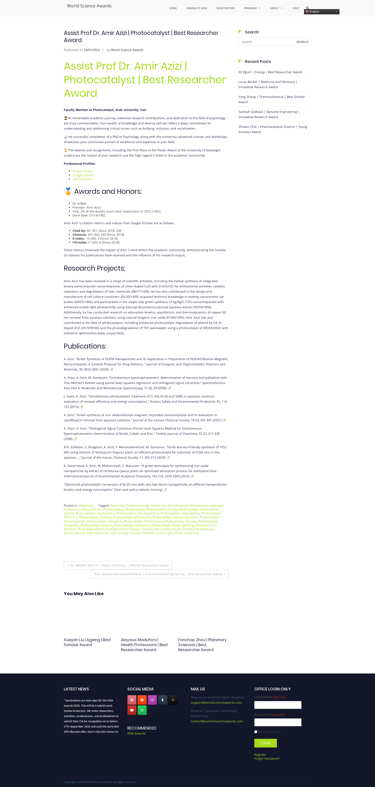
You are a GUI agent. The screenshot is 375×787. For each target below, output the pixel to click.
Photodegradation (91, 529)
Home (173, 8)
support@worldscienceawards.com (216, 702)
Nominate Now (196, 8)
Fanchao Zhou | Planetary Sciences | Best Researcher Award (145, 645)
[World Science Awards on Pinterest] (132, 700)
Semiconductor (165, 529)
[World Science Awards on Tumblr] (162, 700)
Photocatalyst (135, 509)
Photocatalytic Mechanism (132, 517)
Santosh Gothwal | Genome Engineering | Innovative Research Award (269, 114)
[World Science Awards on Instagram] (152, 700)
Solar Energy (119, 533)
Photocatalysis (113, 509)
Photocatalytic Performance (143, 521)
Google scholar (83, 175)
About (274, 8)
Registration (226, 8)
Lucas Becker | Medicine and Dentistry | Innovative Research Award (268, 84)
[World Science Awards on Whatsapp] (142, 710)
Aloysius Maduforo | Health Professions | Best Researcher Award (87, 645)
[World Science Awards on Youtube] (132, 710)
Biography (86, 505)
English (314, 11)
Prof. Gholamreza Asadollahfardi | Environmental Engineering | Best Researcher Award (158, 574)
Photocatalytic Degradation (180, 513)
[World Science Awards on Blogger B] (142, 700)
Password (269, 714)
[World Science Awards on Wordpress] (173, 700)
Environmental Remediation (188, 505)
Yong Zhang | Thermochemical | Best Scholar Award (271, 99)
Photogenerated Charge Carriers (129, 529)
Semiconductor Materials (196, 529)
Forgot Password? (267, 758)
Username (270, 697)
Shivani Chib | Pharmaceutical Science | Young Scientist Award (272, 129)
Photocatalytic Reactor (96, 525)
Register (260, 754)
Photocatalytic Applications (95, 513)
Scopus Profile (82, 171)
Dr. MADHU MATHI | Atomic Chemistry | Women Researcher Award (120, 565)
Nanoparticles (91, 509)
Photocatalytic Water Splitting (172, 525)
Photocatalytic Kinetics (95, 517)
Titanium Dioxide (141, 533)
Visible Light (164, 533)
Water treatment (187, 533)
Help (296, 8)
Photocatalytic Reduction (132, 525)
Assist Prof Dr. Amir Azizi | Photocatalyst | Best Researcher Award (145, 79)
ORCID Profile (82, 179)
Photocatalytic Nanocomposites (175, 517)
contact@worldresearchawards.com (217, 721)
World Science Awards (89, 6)
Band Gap (117, 505)
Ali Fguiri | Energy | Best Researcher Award (270, 72)
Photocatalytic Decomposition (137, 513)
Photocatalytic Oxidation (104, 521)
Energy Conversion (152, 505)
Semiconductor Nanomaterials (86, 533)
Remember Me (269, 732)
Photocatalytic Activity (162, 509)
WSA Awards (136, 733)
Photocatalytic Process (181, 521)
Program (250, 8)
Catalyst (132, 505)
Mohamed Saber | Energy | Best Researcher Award (203, 642)
